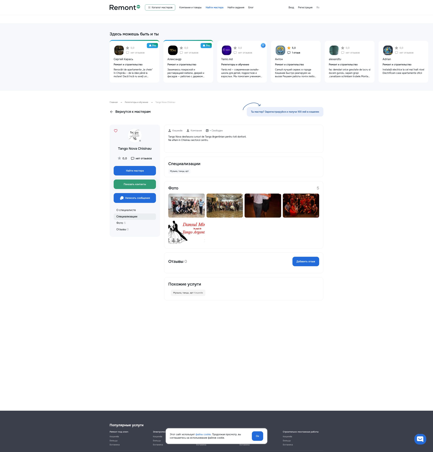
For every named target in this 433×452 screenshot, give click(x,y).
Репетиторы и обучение (136, 102)
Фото (121, 223)
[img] (263, 45)
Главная (114, 102)
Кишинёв (114, 436)
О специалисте (126, 210)
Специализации (126, 216)
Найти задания (235, 7)
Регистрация (305, 7)
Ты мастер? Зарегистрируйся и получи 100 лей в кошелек (285, 111)
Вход (291, 7)
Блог (251, 7)
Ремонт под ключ (119, 431)
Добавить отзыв (306, 261)
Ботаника (115, 444)
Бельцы (114, 440)
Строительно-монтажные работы (300, 431)
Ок (257, 436)
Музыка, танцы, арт (188, 292)
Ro (317, 7)
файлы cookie (203, 434)
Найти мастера (214, 7)
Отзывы (122, 229)
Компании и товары (190, 7)
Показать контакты (135, 184)
